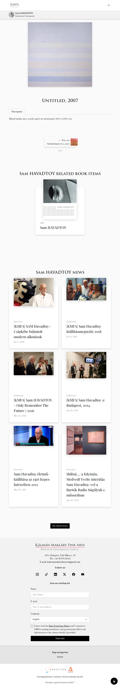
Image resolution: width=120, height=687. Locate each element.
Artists (60, 656)
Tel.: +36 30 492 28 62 (60, 558)
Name (33, 588)
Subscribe (60, 638)
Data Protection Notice (59, 626)
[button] (60, 142)
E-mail (34, 601)
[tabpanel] (60, 119)
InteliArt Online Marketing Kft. (68, 677)
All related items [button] (60, 525)
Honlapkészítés (44, 677)
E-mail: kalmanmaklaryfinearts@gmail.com (60, 562)
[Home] (16, 5)
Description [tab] (17, 111)
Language (35, 613)
